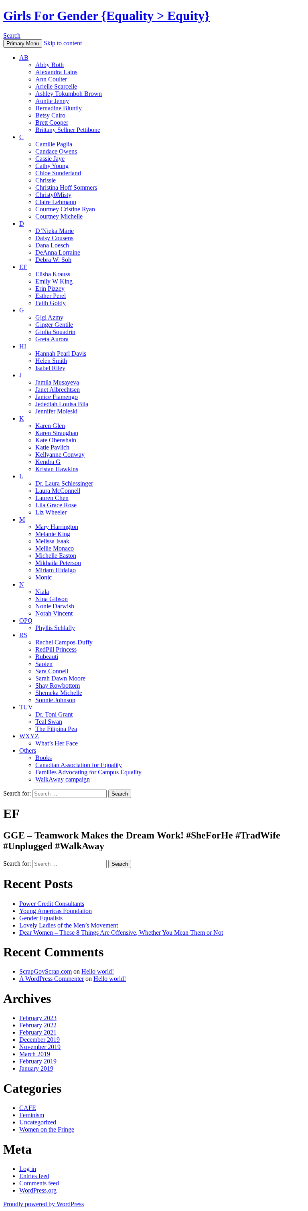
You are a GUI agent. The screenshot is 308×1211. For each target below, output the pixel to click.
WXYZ (29, 736)
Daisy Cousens (54, 238)
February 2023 (38, 1018)
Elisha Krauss (52, 274)
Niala (42, 591)
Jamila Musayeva (57, 382)
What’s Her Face (56, 743)
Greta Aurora (52, 339)
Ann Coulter (51, 79)
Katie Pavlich (52, 447)
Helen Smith (51, 360)
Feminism (31, 1115)
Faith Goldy (50, 303)
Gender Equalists (41, 918)
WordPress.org (38, 1190)
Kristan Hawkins (56, 469)
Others (27, 750)
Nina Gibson (51, 598)
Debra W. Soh (53, 259)
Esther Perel (50, 295)
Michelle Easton (55, 555)
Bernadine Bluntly (58, 108)
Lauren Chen (52, 497)
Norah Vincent (54, 613)
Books (43, 757)
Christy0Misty (53, 194)
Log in (27, 1168)
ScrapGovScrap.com (45, 971)
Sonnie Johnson (55, 700)
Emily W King (54, 281)
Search (11, 35)
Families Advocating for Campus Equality (88, 772)
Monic (43, 577)
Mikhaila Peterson (58, 562)
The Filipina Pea (56, 728)
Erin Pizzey (50, 288)
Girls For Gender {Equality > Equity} (106, 15)
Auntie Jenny (52, 100)
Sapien (44, 663)
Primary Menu (22, 44)
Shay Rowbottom (57, 685)
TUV (26, 707)
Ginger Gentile (54, 324)
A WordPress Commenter (51, 978)
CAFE (27, 1107)
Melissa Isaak (52, 541)
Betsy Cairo (50, 115)
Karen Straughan (56, 432)
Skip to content (63, 43)
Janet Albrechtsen (57, 389)
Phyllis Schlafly (55, 627)
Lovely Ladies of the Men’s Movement (68, 925)
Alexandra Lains (56, 72)
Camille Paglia (53, 144)
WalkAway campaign (62, 779)
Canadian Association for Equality (78, 764)
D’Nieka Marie (54, 230)
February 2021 (38, 1032)
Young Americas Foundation (55, 910)
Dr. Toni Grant (54, 714)
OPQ (25, 620)
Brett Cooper (51, 122)
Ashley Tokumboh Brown (68, 93)
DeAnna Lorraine (57, 252)
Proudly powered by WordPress (43, 1204)
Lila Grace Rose (56, 505)
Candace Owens (56, 151)
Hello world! (97, 971)
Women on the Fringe (46, 1129)
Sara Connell (51, 671)
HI (22, 346)
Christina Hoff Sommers (66, 187)
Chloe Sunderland (58, 173)
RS (23, 635)
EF (23, 266)
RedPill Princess (56, 649)
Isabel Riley (50, 368)
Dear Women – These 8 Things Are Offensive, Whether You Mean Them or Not (121, 932)
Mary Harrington (56, 526)
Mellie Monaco (54, 548)
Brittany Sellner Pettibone (67, 129)
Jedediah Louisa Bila (61, 404)
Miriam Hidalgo (55, 570)
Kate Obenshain (55, 440)
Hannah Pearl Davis (60, 353)
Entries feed (34, 1176)
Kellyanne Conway (60, 454)
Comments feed (39, 1183)
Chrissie (45, 180)
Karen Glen (50, 425)
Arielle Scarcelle (56, 86)
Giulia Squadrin (55, 331)
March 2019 (34, 1054)
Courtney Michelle (59, 216)
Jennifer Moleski (56, 411)
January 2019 (36, 1068)
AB (23, 57)
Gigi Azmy (49, 317)
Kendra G (48, 461)
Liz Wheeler (51, 512)
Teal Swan (48, 721)
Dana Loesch (52, 245)
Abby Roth (49, 64)
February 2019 (38, 1061)
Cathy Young (52, 165)
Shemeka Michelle (58, 692)
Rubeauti (46, 656)
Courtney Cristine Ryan (65, 209)
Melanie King (52, 534)
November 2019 (40, 1046)
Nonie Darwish (54, 606)
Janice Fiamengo (56, 396)
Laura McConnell (57, 490)
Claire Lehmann (55, 201)
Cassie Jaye (50, 158)
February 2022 (38, 1025)
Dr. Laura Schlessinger (64, 483)
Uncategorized (37, 1122)
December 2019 (39, 1039)
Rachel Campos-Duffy (64, 642)
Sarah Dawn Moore (60, 678)
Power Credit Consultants (51, 903)
